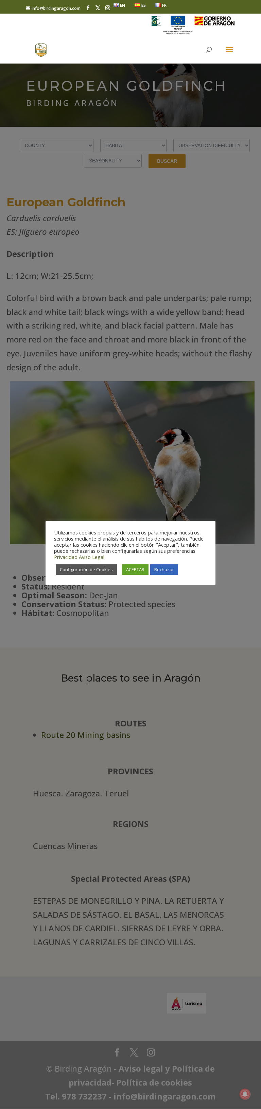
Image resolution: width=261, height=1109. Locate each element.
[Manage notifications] (245, 1094)
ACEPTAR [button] (135, 569)
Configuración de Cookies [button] (86, 569)
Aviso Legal (91, 556)
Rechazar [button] (164, 569)
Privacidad (65, 556)
